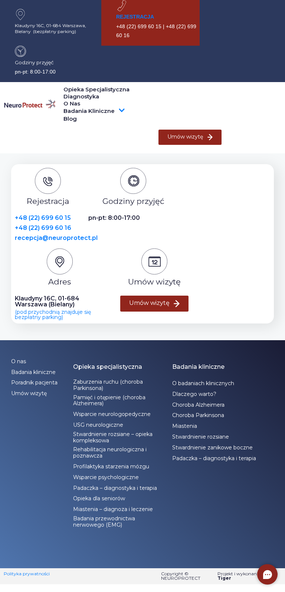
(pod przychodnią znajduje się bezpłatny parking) (53, 315)
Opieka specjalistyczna (96, 89)
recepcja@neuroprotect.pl (56, 237)
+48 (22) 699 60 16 (43, 227)
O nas (71, 103)
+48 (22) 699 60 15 (43, 217)
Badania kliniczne (89, 110)
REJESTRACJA (135, 17)
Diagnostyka (81, 96)
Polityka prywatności (27, 573)
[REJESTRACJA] (121, 5)
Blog (70, 118)
